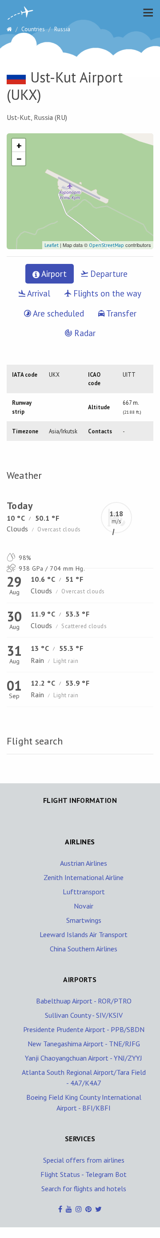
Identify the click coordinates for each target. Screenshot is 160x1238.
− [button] (19, 158)
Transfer (120, 313)
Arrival (37, 293)
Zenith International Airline (84, 877)
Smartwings (83, 920)
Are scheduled (57, 313)
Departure (108, 273)
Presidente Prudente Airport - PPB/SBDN (83, 1029)
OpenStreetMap (106, 245)
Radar (84, 333)
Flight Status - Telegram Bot (83, 1174)
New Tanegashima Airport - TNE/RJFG (84, 1043)
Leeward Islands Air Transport (84, 934)
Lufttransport (84, 891)
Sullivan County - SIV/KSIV (84, 1015)
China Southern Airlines (83, 948)
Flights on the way (106, 293)
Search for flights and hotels (83, 1188)
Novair (83, 905)
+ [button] (19, 145)
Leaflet (51, 245)
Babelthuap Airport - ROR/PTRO (84, 1000)
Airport (53, 273)
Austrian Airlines (83, 863)
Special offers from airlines (83, 1160)
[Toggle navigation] (146, 12)
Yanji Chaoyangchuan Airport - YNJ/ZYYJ (83, 1057)
